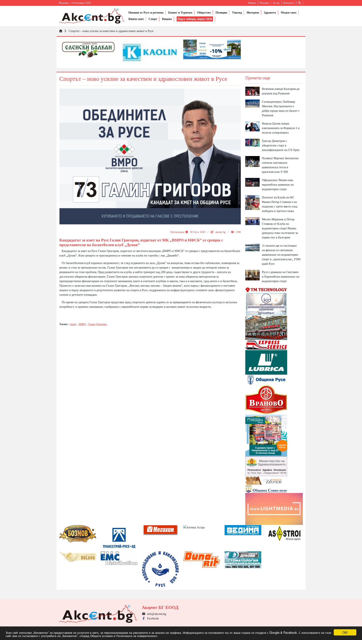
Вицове (167, 19)
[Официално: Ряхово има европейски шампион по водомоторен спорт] (252, 182)
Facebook (152, 618)
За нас (276, 3)
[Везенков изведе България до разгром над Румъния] (252, 91)
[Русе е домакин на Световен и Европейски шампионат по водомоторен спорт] (252, 274)
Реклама (264, 3)
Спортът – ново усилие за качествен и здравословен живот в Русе (111, 31)
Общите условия (101, 635)
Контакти (289, 3)
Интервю (253, 12)
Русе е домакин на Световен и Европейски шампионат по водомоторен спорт (280, 276)
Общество (204, 12)
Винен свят (136, 19)
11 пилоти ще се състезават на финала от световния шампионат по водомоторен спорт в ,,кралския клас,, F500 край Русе (281, 254)
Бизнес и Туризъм (180, 12)
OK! (345, 632)
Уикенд (237, 12)
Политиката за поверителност (136, 635)
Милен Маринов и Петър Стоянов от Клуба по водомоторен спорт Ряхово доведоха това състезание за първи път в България (280, 228)
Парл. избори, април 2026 (195, 19)
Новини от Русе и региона (145, 12)
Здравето (270, 12)
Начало (252, 3)
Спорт (153, 19)
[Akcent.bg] (91, 15)
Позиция (221, 12)
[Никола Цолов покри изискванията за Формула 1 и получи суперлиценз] (252, 126)
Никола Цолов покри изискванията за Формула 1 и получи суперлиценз (281, 128)
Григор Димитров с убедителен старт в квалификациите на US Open (280, 145)
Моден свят (289, 12)
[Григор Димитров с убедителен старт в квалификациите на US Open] (252, 142)
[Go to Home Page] (61, 31)
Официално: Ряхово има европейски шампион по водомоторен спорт (278, 184)
